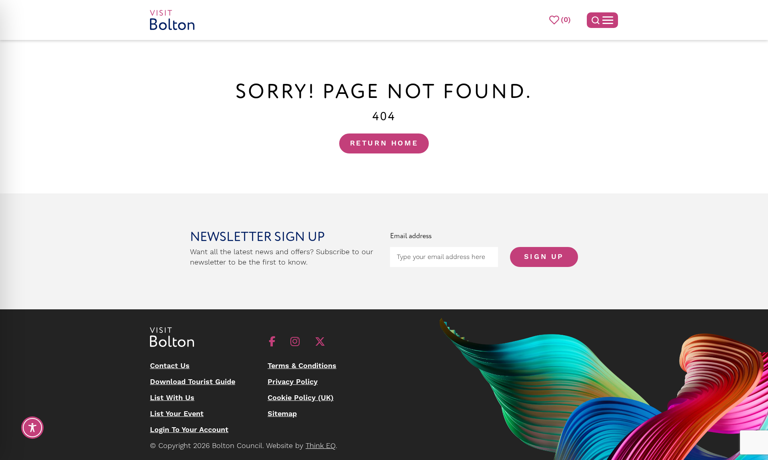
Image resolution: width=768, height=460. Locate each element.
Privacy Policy (293, 381)
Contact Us (170, 365)
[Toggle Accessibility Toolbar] (32, 427)
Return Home (384, 143)
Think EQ (321, 445)
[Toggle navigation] (602, 20)
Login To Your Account (189, 429)
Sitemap (282, 413)
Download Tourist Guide (192, 381)
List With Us (172, 397)
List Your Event (177, 413)
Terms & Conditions (302, 365)
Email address (411, 236)
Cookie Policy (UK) (301, 397)
